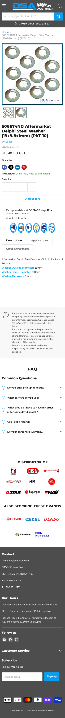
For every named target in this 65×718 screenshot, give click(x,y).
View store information (16, 218)
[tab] (14, 240)
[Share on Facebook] (4, 167)
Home (5, 32)
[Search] (58, 16)
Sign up (52, 676)
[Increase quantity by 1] (32, 186)
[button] (8, 113)
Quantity (6, 179)
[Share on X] (11, 167)
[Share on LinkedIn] (17, 167)
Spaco (8, 141)
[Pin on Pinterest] (24, 167)
